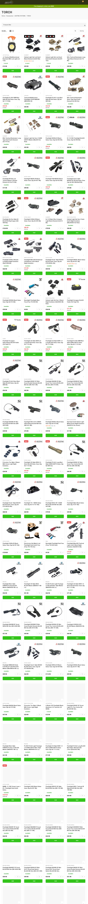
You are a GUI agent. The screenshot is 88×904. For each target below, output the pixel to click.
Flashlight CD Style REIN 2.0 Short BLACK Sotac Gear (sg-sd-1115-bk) (33, 464)
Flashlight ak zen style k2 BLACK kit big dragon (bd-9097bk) (11, 220)
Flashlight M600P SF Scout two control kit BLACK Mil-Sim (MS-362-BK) (11, 828)
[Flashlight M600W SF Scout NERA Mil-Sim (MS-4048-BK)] (12, 611)
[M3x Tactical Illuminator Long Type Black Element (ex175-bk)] (76, 44)
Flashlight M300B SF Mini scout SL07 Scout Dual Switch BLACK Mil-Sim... (53, 869)
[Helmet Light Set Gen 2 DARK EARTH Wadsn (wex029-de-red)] (33, 125)
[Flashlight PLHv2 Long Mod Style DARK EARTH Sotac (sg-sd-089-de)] (55, 449)
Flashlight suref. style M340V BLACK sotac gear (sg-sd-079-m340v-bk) (33, 666)
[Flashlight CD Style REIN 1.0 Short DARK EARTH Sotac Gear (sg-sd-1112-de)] (55, 733)
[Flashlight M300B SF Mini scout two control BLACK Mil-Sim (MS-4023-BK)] (76, 368)
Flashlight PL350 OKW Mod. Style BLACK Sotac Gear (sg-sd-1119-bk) (11, 99)
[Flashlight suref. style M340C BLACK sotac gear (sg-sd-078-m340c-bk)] (55, 247)
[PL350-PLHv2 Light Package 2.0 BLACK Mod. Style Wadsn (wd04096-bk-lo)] (55, 571)
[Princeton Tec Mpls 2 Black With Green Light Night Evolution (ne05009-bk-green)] (12, 449)
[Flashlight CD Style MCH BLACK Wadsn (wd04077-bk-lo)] (33, 571)
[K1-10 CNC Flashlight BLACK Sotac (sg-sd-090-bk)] (76, 125)
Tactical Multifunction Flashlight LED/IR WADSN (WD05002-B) (31, 99)
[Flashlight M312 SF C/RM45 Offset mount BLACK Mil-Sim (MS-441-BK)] (33, 409)
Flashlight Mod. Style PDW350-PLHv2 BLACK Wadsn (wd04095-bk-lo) (10, 585)
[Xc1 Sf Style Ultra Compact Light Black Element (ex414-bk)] (55, 206)
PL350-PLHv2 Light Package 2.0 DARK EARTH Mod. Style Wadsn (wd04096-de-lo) (33, 747)
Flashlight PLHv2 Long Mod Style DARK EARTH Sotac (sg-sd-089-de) (55, 464)
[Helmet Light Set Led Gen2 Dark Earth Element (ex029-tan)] (55, 44)
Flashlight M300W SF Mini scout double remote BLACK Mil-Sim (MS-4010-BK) (33, 626)
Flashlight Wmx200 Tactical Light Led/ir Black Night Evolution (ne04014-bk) (75, 545)
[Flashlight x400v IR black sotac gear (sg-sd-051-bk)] (12, 530)
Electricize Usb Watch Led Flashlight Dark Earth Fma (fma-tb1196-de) (32, 545)
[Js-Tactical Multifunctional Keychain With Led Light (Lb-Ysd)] (12, 44)
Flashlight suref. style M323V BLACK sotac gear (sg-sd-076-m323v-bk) (12, 504)
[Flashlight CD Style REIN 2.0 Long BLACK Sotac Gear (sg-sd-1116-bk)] (33, 328)
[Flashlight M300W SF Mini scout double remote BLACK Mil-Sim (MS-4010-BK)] (33, 611)
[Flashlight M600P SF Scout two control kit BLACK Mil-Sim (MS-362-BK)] (12, 814)
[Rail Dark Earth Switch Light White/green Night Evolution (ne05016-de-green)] (76, 409)
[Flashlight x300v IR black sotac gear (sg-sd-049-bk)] (33, 206)
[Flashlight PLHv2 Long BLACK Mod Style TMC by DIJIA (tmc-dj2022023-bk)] (76, 733)
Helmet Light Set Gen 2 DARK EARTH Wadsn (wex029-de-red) (33, 139)
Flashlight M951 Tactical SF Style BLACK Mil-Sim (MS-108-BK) (75, 788)
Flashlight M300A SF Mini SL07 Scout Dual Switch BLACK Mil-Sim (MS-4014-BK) (33, 869)
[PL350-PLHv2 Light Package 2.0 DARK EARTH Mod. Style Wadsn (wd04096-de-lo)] (33, 733)
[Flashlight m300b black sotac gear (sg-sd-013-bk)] (12, 287)
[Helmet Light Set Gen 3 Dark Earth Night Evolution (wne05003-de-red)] (76, 206)
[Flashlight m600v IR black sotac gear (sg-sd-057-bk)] (33, 166)
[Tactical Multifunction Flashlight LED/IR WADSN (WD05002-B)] (33, 85)
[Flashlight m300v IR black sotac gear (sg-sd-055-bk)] (55, 125)
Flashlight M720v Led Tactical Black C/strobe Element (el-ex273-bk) (10, 180)
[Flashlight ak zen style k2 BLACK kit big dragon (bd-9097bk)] (12, 206)
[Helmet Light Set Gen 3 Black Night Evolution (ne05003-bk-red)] (55, 287)
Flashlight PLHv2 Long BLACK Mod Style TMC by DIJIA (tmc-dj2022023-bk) (76, 747)
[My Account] (85, 2)
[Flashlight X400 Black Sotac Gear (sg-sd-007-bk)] (33, 773)
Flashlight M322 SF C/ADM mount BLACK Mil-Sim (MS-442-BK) (54, 504)
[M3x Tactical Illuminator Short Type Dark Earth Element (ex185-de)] (76, 85)
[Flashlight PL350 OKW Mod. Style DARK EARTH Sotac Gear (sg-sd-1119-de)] (76, 328)
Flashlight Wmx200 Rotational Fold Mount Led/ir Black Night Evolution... (33, 261)
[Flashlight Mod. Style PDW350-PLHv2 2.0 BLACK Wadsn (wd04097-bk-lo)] (12, 733)
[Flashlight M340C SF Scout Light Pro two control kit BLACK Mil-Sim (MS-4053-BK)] (76, 692)
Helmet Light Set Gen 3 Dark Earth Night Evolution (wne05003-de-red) (75, 220)
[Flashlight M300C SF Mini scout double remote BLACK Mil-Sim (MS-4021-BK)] (33, 368)
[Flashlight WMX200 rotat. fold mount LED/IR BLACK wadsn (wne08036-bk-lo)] (12, 652)
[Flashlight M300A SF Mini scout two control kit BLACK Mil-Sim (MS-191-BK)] (55, 611)
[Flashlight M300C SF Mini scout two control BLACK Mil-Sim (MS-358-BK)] (76, 449)
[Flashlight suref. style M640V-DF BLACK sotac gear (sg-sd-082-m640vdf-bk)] (76, 166)
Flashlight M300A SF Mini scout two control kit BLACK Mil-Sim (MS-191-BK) (54, 626)
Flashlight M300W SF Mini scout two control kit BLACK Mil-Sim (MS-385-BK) (76, 828)
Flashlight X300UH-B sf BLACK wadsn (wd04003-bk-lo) (76, 626)
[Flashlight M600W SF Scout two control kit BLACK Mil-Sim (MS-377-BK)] (33, 814)
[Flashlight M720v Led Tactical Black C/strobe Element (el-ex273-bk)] (12, 166)
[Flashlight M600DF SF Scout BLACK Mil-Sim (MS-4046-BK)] (12, 854)
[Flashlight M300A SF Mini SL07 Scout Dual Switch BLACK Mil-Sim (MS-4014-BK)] (33, 854)
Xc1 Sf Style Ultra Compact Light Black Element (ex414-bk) (54, 220)
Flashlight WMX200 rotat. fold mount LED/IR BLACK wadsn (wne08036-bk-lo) (11, 666)
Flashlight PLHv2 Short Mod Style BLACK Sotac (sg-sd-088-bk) (11, 383)
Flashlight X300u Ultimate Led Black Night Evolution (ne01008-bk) (10, 261)
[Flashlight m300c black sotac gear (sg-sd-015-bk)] (55, 409)
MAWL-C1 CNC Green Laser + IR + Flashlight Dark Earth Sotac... (12, 788)
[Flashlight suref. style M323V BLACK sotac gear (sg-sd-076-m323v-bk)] (12, 490)
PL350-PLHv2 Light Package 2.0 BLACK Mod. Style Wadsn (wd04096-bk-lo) (54, 585)
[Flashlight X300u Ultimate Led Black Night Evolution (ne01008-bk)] (12, 247)
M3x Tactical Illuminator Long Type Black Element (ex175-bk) (76, 58)
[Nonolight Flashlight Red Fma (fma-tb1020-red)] (55, 530)
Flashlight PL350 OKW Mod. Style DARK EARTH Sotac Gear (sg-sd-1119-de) (75, 342)
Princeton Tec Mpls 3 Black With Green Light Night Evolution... (32, 707)
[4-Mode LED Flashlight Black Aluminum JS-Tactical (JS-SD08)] (55, 692)
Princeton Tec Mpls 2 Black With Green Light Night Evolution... (11, 464)
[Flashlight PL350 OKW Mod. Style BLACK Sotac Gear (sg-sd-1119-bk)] (12, 85)
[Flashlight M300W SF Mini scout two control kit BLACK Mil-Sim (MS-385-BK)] (76, 814)
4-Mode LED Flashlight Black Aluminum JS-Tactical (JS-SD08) (54, 707)
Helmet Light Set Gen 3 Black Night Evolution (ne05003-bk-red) (55, 301)
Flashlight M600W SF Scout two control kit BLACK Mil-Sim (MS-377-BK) (32, 828)
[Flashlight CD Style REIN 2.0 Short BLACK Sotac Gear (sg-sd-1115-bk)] (33, 449)
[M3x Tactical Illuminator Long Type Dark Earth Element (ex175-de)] (12, 125)
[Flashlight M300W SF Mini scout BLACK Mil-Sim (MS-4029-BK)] (55, 814)
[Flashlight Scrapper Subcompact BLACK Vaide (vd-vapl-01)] (12, 328)
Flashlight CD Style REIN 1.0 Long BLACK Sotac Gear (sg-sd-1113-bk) (54, 342)
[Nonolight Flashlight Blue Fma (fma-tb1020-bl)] (33, 287)
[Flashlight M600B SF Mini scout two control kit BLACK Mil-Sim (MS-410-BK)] (55, 368)
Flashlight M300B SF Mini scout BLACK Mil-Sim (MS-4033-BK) (11, 423)
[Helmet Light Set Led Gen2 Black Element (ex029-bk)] (33, 44)
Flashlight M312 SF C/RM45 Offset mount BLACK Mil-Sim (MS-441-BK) (32, 423)
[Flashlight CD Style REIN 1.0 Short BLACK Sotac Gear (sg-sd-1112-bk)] (76, 571)
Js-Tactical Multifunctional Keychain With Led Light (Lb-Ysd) (11, 58)
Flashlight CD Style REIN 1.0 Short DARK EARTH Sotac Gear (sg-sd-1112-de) (54, 747)
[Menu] (2, 2)
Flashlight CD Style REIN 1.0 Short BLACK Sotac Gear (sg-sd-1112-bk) (76, 585)
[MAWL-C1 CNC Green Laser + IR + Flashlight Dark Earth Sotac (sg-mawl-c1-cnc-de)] (12, 773)
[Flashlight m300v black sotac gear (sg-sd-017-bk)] (76, 652)
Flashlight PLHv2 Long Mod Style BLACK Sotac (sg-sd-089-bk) (54, 99)
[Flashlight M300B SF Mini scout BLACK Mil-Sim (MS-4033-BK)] (12, 409)
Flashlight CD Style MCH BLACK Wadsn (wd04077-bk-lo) (33, 585)
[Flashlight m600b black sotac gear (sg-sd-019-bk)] (12, 692)
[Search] (75, 2)
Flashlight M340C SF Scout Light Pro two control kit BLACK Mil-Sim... (75, 707)
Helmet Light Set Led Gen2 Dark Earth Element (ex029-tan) (54, 58)
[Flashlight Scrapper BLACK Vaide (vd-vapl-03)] (76, 287)
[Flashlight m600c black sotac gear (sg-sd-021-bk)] (76, 247)
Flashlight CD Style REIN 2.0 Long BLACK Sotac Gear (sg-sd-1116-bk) (33, 342)
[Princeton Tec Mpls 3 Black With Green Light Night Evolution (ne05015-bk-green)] (33, 692)
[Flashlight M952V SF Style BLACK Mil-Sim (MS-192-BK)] (55, 773)
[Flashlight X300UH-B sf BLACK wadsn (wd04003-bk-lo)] (76, 611)
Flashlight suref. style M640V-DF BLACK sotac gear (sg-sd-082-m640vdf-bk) (76, 180)
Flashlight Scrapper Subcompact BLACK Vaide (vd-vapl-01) (11, 342)
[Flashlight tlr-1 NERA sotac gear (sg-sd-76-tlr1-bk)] (33, 490)
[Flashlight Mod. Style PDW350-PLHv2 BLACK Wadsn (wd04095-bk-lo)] (12, 571)
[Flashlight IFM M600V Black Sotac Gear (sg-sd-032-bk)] (55, 166)
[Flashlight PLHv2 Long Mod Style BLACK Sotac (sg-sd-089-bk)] (55, 85)
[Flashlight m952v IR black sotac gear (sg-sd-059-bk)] (55, 652)
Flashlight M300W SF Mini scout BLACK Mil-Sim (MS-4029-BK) (54, 828)
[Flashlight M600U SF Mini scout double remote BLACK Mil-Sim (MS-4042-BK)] (76, 854)
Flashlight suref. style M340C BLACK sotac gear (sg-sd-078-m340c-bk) (55, 261)
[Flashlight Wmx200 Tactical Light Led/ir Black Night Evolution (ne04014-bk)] (76, 530)
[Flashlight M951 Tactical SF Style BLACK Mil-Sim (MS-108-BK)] (76, 773)
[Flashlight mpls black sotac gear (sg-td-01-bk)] (76, 490)
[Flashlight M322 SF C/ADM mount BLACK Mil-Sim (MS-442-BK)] (55, 490)
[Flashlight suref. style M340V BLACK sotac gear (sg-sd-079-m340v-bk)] (33, 652)
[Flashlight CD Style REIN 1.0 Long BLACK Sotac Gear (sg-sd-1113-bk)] (55, 328)
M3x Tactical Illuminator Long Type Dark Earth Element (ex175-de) (12, 139)
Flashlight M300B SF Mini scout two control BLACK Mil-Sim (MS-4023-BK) (75, 383)
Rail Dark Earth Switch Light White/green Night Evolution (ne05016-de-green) (75, 423)
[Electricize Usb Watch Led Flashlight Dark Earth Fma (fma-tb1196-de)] (33, 530)
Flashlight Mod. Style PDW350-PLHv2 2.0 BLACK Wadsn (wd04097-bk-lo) (11, 747)
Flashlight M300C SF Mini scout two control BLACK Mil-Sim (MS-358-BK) (75, 464)
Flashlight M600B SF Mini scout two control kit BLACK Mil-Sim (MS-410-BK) (54, 383)
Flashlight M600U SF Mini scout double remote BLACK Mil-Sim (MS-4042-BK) (76, 869)
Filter (4, 31)
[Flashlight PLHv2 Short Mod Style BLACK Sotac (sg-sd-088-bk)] (12, 368)
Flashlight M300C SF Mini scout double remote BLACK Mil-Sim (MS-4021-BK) (33, 383)
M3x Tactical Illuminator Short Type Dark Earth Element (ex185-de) (74, 99)
